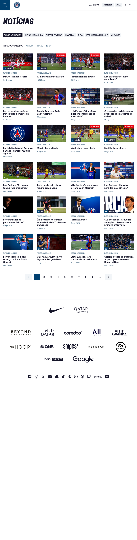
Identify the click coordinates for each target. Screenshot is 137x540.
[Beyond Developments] (20, 332)
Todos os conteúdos (13, 46)
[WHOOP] (20, 347)
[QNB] (47, 347)
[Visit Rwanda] (119, 332)
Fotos (49, 46)
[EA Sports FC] (120, 347)
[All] (96, 332)
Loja (119, 5)
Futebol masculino (34, 35)
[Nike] (56, 310)
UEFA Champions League (97, 35)
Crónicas (115, 35)
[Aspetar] (96, 347)
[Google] (83, 359)
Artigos (30, 46)
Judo (80, 35)
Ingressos (108, 5)
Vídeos (40, 46)
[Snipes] (70, 347)
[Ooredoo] (73, 332)
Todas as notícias (12, 35)
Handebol (70, 35)
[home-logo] (17, 5)
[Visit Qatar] (47, 332)
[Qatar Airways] (81, 310)
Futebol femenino (54, 35)
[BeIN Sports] (53, 359)
